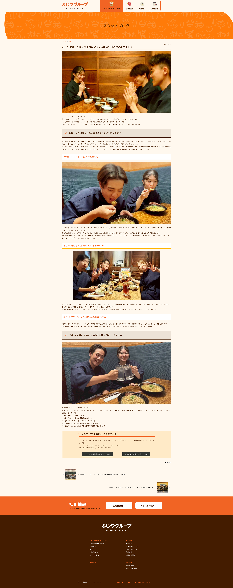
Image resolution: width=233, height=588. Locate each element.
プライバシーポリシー (142, 582)
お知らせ (120, 582)
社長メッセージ (131, 549)
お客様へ (93, 546)
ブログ (168, 462)
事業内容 (129, 543)
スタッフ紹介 (94, 555)
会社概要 (129, 552)
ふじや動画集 (130, 555)
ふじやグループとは (97, 543)
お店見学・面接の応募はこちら (136, 454)
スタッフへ (93, 549)
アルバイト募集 (147, 505)
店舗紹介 (93, 562)
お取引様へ (94, 552)
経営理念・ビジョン (132, 546)
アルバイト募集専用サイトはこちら (97, 454)
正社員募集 (118, 505)
